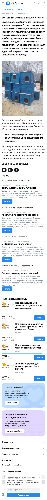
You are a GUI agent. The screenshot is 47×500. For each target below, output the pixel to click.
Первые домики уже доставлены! (20, 273)
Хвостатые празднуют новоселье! (20, 215)
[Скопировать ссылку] (16, 170)
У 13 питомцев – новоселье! (17, 244)
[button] (23, 442)
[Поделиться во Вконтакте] (4, 170)
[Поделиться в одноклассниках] (10, 170)
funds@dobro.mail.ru (12, 465)
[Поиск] (35, 3)
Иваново (5, 14)
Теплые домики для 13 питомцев (19, 188)
